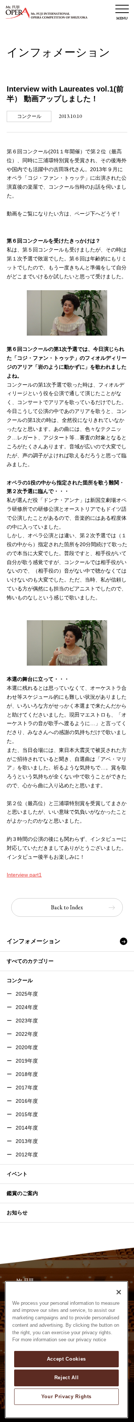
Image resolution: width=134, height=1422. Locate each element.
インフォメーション (33, 941)
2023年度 (27, 1021)
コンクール (20, 980)
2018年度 (27, 1074)
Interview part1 (24, 875)
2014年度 (27, 1128)
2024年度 (27, 1007)
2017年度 (27, 1087)
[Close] (119, 1292)
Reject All (66, 1377)
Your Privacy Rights (66, 1396)
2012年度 (27, 1154)
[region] (66, 1349)
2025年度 (27, 994)
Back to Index (67, 907)
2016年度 (27, 1101)
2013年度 (27, 1141)
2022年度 (27, 1034)
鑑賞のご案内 (22, 1193)
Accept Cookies (66, 1359)
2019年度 (27, 1061)
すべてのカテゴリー (30, 961)
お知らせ (17, 1213)
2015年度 (27, 1114)
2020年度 (27, 1047)
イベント (17, 1174)
